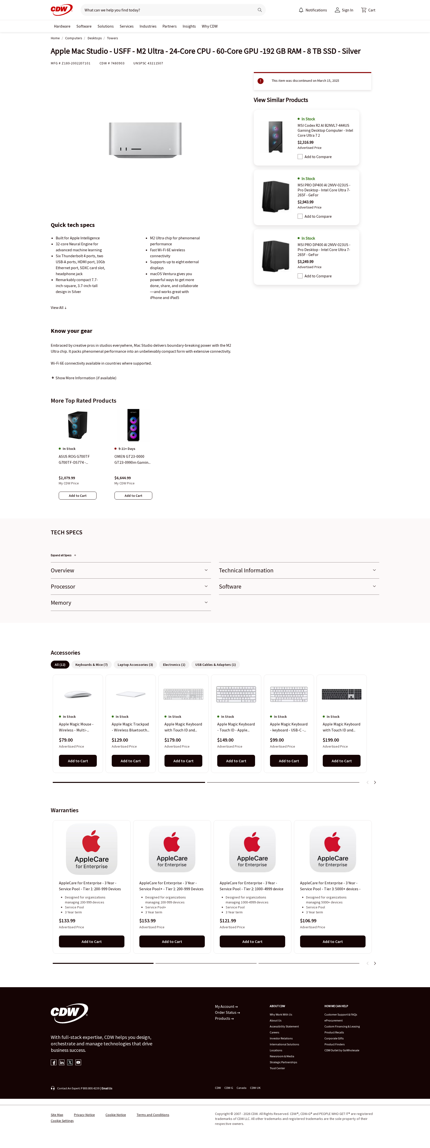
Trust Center (277, 1068)
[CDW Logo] (62, 10)
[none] (62, 26)
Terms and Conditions (153, 1114)
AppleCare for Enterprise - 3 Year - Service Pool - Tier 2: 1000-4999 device (251, 886)
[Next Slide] (374, 782)
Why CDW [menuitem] (210, 26)
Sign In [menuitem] (347, 9)
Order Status (226, 1012)
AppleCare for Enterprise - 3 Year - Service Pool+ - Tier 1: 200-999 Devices (171, 886)
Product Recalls (334, 1032)
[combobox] (166, 10)
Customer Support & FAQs (340, 1014)
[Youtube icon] (78, 1063)
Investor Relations (281, 1038)
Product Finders (334, 1044)
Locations (276, 1050)
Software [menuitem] (84, 26)
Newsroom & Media (282, 1056)
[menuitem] (301, 9)
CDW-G (228, 1088)
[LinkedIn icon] (62, 1063)
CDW (218, 1088)
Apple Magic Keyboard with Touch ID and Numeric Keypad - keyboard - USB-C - (183, 727)
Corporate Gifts (334, 1038)
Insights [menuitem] (189, 26)
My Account (225, 1006)
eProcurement (333, 1020)
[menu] (313, 10)
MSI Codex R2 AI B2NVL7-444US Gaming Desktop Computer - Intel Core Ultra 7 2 (325, 130)
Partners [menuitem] (169, 26)
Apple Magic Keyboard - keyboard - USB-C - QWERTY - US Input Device (289, 727)
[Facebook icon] (53, 1063)
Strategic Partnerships (283, 1062)
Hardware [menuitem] (62, 26)
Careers (274, 1032)
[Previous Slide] (367, 782)
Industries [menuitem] (148, 26)
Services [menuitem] (127, 26)
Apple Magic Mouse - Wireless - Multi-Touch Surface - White (77, 727)
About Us (275, 1020)
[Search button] (260, 10)
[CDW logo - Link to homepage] (62, 10)
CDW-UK (255, 1088)
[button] (368, 10)
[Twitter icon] (70, 1063)
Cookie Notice (116, 1114)
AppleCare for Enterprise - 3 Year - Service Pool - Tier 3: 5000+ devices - (330, 886)
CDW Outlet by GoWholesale (341, 1050)
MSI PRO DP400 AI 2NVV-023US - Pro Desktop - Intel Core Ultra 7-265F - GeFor (324, 189)
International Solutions (284, 1044)
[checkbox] (300, 156)
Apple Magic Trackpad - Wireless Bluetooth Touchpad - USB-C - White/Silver (130, 727)
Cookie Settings (62, 1120)
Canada (241, 1088)
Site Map (57, 1114)
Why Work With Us (281, 1014)
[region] (215, 459)
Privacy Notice (84, 1114)
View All (57, 307)
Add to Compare (318, 156)
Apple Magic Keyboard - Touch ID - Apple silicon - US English (236, 727)
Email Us (107, 1088)
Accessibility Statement (284, 1026)
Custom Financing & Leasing (342, 1026)
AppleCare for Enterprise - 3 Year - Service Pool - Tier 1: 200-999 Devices (90, 886)
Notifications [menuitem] (316, 9)
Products (223, 1018)
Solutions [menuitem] (106, 26)
